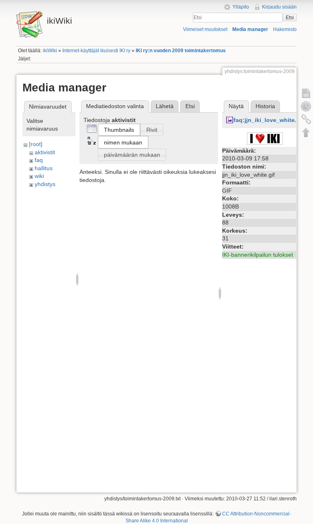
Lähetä (165, 106)
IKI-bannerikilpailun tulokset (257, 254)
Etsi (290, 17)
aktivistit (45, 152)
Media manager (250, 29)
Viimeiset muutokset (205, 29)
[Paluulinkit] (306, 119)
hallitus (44, 168)
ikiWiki (50, 50)
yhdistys (45, 184)
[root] (35, 144)
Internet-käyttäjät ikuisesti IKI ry (96, 50)
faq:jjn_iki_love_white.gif (269, 120)
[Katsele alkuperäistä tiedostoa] (265, 138)
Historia (265, 106)
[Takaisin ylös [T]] (306, 132)
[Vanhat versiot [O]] (306, 106)
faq (39, 160)
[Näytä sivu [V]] (306, 93)
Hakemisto (285, 29)
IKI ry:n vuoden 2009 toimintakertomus (181, 50)
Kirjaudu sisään (279, 7)
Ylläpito (240, 7)
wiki (39, 176)
